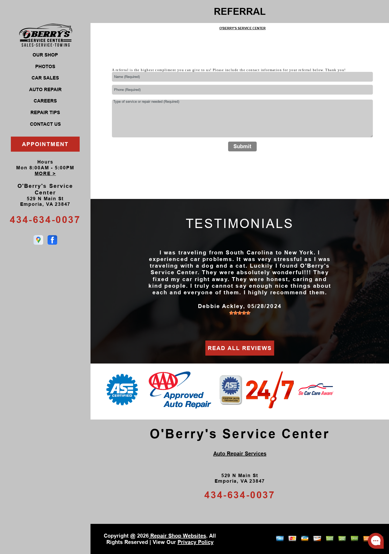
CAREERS (45, 101)
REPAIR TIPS (45, 112)
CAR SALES (45, 78)
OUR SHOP (45, 55)
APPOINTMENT (45, 144)
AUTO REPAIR (45, 89)
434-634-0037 (45, 219)
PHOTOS (45, 66)
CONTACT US (45, 124)
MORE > (45, 173)
